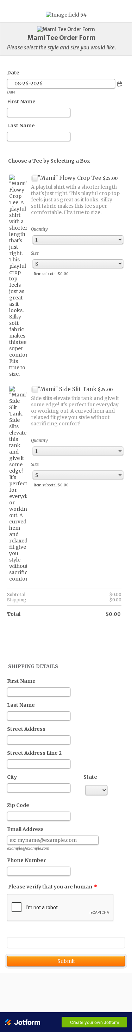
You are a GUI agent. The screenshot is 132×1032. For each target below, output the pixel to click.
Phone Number (26, 860)
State (90, 777)
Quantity (39, 229)
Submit (66, 961)
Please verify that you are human (52, 887)
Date (11, 92)
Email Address (25, 829)
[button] (119, 84)
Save (66, 943)
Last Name (21, 125)
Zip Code (18, 805)
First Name (21, 101)
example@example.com (28, 848)
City (12, 777)
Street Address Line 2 (34, 753)
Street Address (26, 729)
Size (35, 253)
